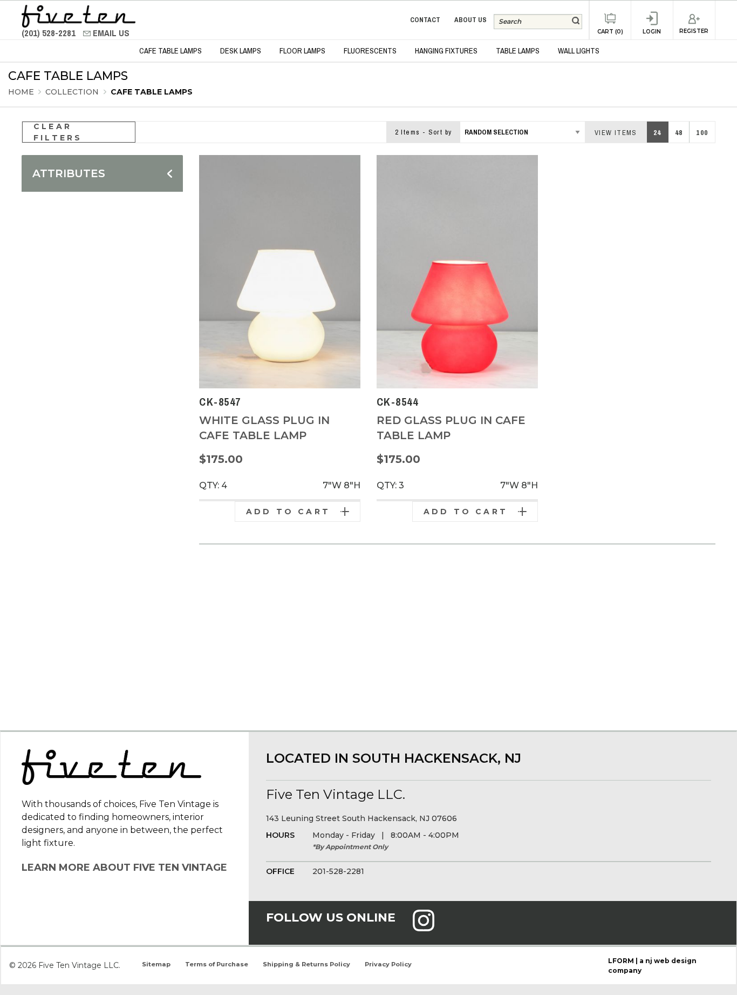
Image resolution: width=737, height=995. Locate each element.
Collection (73, 92)
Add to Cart (288, 511)
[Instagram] (423, 927)
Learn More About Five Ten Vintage (124, 867)
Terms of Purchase (216, 964)
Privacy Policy (388, 964)
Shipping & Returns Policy (306, 964)
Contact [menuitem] (425, 20)
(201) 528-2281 (50, 33)
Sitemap (156, 964)
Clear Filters (57, 132)
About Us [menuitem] (470, 20)
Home (21, 92)
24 (657, 132)
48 (679, 132)
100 (702, 132)
